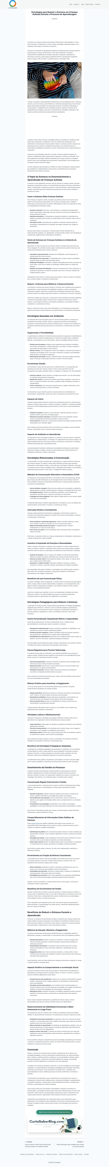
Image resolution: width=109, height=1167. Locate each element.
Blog (82, 4)
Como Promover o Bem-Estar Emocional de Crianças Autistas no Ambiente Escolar (38, 1144)
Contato (97, 4)
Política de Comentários (66, 1154)
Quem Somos (89, 4)
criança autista (35, 823)
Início (70, 4)
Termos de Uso (39, 1154)
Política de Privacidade (27, 1154)
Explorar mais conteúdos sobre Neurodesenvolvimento (54, 1112)
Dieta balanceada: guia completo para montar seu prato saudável (70, 1144)
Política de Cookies (51, 1154)
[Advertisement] (54, 30)
